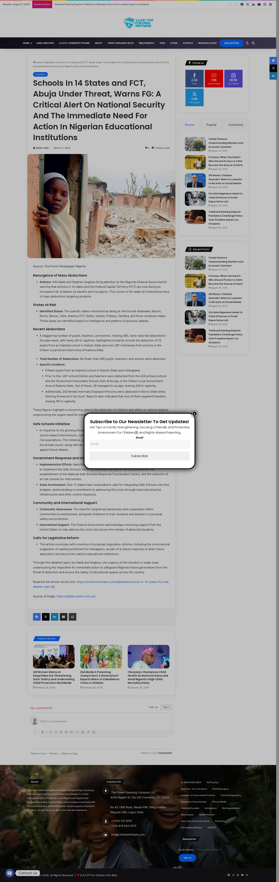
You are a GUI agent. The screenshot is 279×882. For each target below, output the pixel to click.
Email (139, 437)
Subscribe (139, 456)
